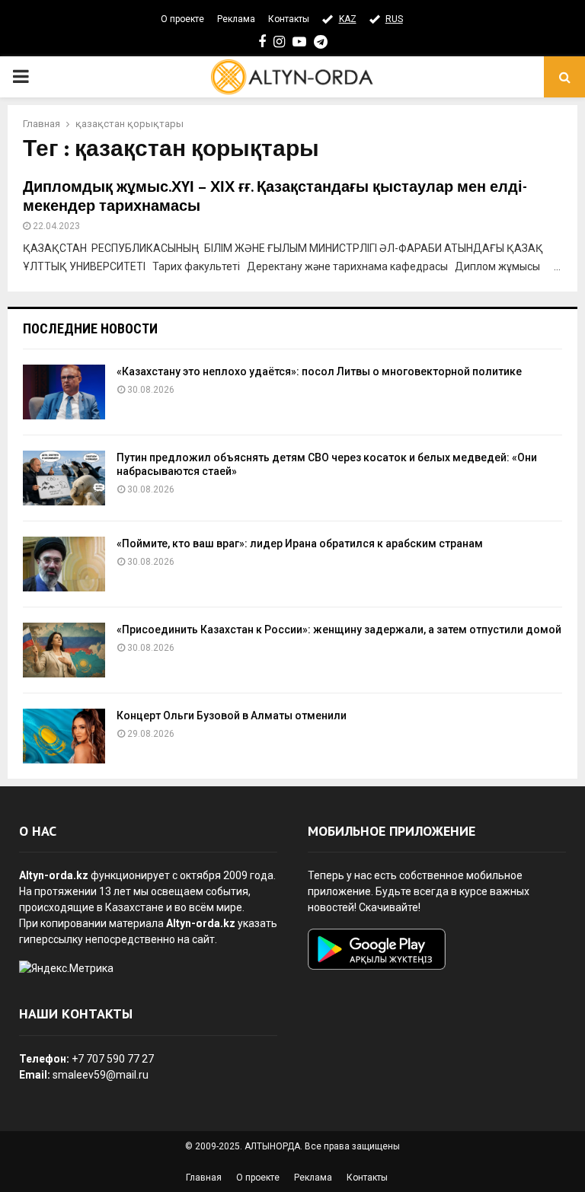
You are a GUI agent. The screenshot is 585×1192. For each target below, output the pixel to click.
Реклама (236, 19)
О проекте (182, 19)
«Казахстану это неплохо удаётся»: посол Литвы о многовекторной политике (319, 371)
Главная (204, 1177)
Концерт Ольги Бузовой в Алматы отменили (232, 715)
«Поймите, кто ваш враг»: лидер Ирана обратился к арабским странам (300, 543)
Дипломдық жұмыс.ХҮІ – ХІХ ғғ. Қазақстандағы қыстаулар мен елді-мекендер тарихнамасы (275, 196)
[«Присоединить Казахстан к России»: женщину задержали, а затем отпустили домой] (64, 650)
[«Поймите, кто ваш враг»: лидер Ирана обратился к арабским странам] (64, 564)
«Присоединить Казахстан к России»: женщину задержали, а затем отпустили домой (339, 629)
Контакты (288, 19)
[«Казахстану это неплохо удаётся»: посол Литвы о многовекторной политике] (64, 392)
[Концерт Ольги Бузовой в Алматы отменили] (64, 736)
